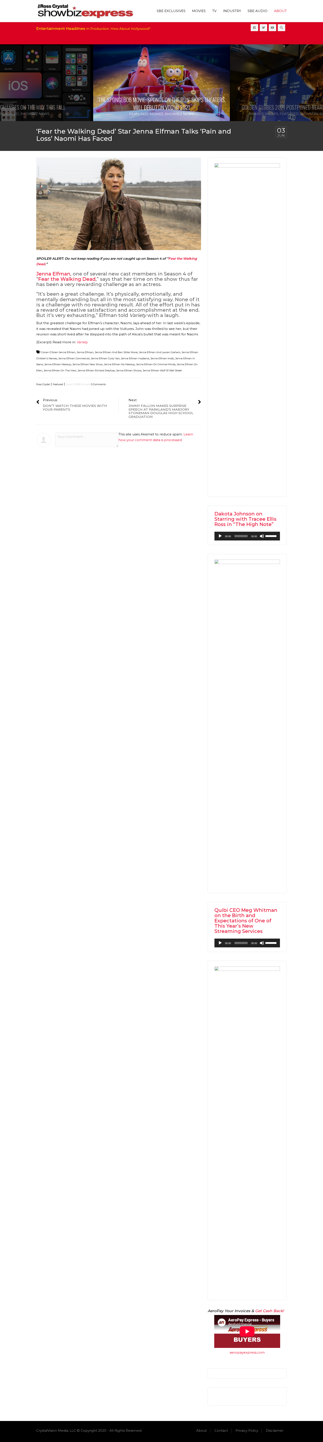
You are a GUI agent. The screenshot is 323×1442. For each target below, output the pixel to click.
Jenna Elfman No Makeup (119, 364)
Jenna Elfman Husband (135, 358)
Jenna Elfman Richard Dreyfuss (96, 370)
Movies (199, 11)
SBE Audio (257, 11)
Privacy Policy (247, 1430)
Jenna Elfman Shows (128, 370)
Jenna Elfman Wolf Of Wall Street (162, 370)
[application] (247, 536)
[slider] (271, 536)
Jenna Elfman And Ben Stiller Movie (116, 352)
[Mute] (262, 536)
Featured (9, 114)
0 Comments (98, 384)
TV (214, 11)
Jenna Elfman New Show (88, 364)
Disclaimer (274, 1430)
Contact (221, 1430)
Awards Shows (263, 114)
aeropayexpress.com (247, 1352)
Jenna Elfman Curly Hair (105, 358)
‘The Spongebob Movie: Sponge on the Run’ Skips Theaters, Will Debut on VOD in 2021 (161, 103)
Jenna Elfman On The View (60, 370)
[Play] (220, 536)
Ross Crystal (43, 384)
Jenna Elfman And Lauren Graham (159, 352)
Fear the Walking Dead (67, 279)
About (280, 11)
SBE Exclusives (171, 11)
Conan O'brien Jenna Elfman (58, 352)
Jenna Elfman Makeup (57, 364)
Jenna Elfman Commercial (73, 358)
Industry (232, 11)
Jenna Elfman (53, 274)
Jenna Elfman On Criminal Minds (155, 364)
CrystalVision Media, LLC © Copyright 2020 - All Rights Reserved (89, 1430)
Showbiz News (34, 114)
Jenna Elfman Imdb (162, 358)
